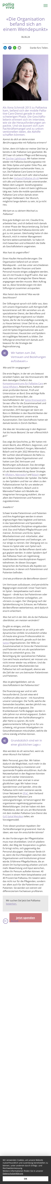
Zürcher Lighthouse (16, 158)
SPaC (25, 793)
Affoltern (9, 474)
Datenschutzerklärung (13, 1173)
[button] (5, 47)
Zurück (14, 920)
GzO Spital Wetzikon (13, 816)
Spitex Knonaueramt (35, 399)
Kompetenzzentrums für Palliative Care (23, 383)
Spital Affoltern (10, 386)
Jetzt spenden (25, 918)
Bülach (35, 474)
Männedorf (21, 474)
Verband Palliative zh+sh (26, 178)
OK (25, 1178)
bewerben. (11, 903)
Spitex (6, 642)
